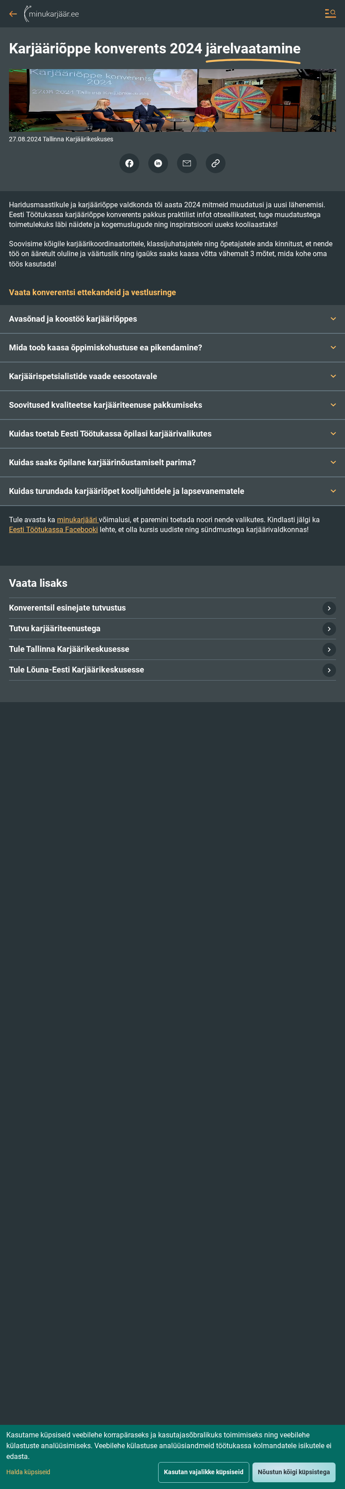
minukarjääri (78, 519)
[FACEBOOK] (129, 163)
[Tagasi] (13, 11)
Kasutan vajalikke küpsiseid (203, 1472)
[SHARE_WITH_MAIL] (187, 163)
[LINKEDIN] (158, 163)
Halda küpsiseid (28, 1472)
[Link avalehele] (51, 13)
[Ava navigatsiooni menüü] (330, 13)
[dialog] (172, 1457)
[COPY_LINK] (216, 163)
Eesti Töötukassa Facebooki (53, 529)
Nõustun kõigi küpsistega (294, 1472)
